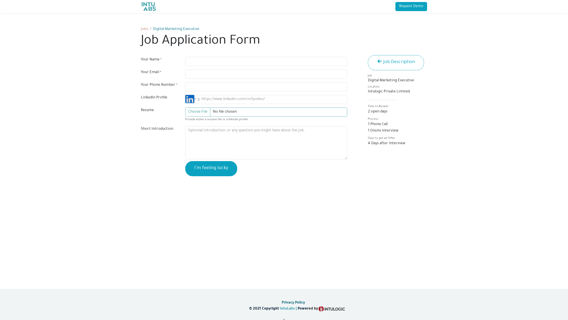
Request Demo (411, 6)
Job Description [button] (398, 62)
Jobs (144, 29)
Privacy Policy (293, 303)
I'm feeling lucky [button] (211, 168)
